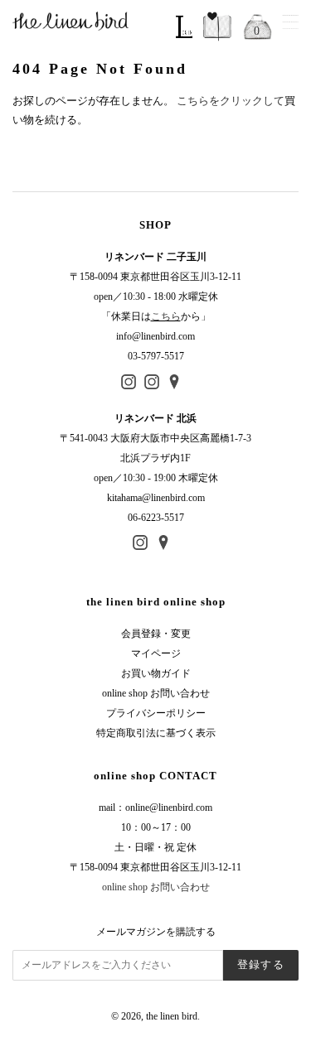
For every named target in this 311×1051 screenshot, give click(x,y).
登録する (260, 964)
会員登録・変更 (156, 633)
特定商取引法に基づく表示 (156, 733)
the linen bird (171, 1016)
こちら (166, 316)
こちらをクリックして (230, 100)
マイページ (156, 653)
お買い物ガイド (156, 673)
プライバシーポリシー (156, 713)
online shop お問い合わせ (156, 693)
